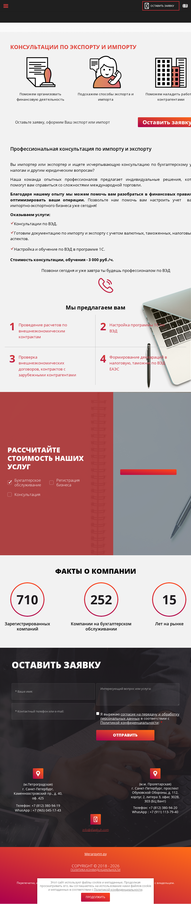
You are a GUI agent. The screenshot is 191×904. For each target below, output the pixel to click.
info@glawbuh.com (95, 830)
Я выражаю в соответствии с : (139, 718)
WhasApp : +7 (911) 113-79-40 (155, 812)
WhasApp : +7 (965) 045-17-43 (38, 810)
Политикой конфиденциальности (118, 889)
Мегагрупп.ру (96, 854)
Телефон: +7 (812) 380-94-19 (38, 805)
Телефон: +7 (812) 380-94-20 (155, 807)
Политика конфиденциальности (95, 870)
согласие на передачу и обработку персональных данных (139, 716)
